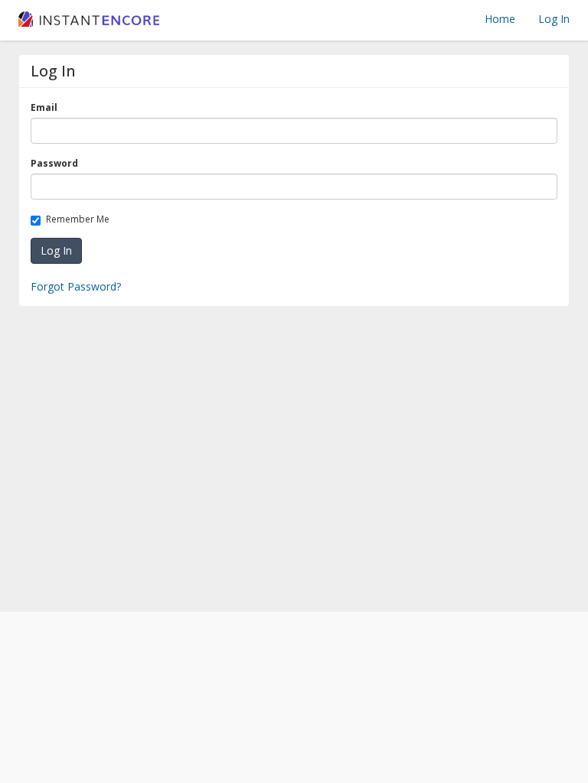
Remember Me (80, 219)
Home (500, 18)
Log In (554, 18)
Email (47, 107)
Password (57, 163)
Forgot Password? (76, 286)
